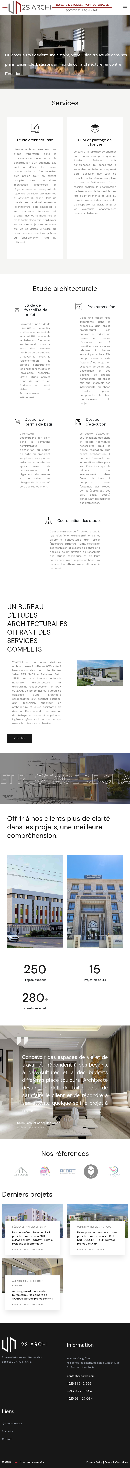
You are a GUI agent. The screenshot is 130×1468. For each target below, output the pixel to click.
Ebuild (15, 1462)
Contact (7, 1439)
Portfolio (7, 1431)
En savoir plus (23, 1248)
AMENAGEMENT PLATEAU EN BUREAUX (27, 1283)
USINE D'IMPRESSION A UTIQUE (94, 1226)
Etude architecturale (35, 140)
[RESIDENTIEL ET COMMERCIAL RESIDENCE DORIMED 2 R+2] (95, 901)
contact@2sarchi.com (80, 1376)
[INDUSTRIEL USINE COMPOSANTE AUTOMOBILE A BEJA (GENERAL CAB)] (35, 901)
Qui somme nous (12, 1423)
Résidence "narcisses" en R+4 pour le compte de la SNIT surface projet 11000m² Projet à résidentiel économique (32, 1238)
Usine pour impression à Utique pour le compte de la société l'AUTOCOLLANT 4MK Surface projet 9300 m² (97, 1238)
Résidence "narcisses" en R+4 (30, 1226)
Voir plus (19, 738)
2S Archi (34, 1344)
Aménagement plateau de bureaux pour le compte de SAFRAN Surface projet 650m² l (32, 1294)
